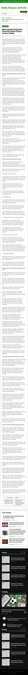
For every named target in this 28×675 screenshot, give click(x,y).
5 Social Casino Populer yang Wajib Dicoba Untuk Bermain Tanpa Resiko (18, 568)
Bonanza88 (9, 39)
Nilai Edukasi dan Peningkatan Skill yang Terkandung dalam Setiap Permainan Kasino (17, 540)
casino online (19, 39)
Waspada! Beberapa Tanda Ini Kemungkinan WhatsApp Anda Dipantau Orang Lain (13, 1)
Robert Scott (5, 36)
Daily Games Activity (14, 8)
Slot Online (5, 26)
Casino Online (14, 570)
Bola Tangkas (10, 623)
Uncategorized (14, 561)
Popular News (5, 608)
